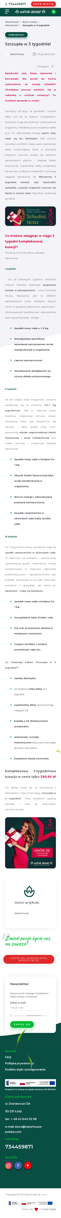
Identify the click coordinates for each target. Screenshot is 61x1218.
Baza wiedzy (30, 21)
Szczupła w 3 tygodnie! (36, 25)
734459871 (17, 4)
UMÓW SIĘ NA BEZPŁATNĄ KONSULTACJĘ (28, 959)
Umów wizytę (43, 4)
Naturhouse (12, 21)
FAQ (8, 1057)
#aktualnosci (16, 34)
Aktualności (12, 25)
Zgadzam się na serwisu (31, 1015)
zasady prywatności (34, 1015)
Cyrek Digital (49, 1209)
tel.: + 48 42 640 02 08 (21, 1119)
